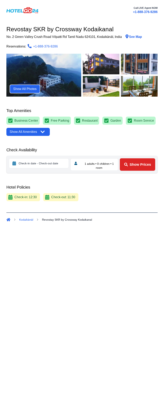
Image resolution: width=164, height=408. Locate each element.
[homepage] (22, 10)
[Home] (8, 220)
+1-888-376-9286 (145, 12)
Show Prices (140, 165)
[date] (14, 163)
